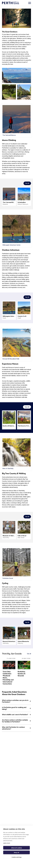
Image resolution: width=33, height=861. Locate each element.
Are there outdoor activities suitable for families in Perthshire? (15, 721)
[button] (3, 196)
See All (27, 183)
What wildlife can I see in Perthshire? (15, 714)
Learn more (6, 843)
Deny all (16, 852)
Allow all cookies (16, 848)
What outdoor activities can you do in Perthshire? (15, 701)
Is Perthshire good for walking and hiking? (14, 708)
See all (29, 653)
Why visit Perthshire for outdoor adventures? (13, 728)
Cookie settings (16, 857)
